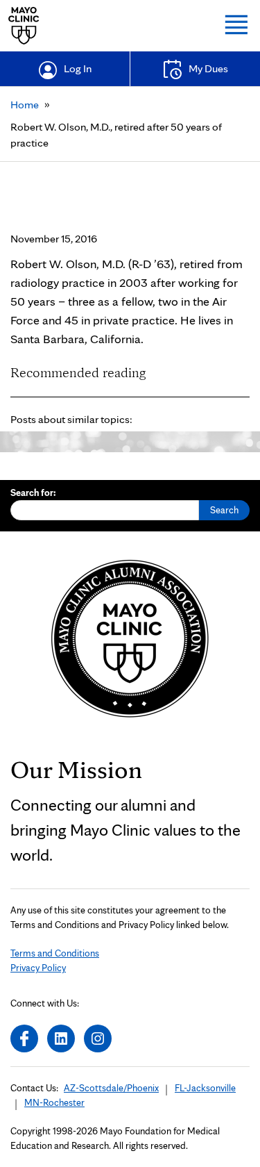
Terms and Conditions (54, 953)
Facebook (24, 1038)
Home (24, 104)
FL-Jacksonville (205, 1087)
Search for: (33, 492)
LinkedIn (61, 1038)
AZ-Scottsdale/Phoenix (111, 1087)
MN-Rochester (54, 1102)
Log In (78, 68)
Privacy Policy (38, 967)
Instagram (98, 1038)
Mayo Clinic (24, 25)
